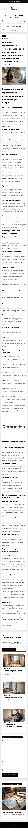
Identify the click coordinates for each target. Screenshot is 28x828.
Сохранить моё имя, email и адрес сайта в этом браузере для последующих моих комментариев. (13, 771)
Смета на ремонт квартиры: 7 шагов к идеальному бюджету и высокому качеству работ (13, 636)
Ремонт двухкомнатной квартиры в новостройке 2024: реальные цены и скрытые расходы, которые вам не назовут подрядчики (13, 671)
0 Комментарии (6, 38)
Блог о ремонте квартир (14, 15)
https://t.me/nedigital (6, 623)
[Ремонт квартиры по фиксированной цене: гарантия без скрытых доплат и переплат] (14, 715)
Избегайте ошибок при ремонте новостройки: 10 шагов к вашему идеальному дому (13, 813)
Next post (5, 640)
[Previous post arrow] (24, 636)
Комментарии (4, 740)
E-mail (3, 761)
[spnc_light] (24, 21)
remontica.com (5, 594)
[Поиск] (21, 21)
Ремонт (4, 36)
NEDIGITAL (11, 825)
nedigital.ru (12, 619)
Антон (11, 36)
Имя (3, 754)
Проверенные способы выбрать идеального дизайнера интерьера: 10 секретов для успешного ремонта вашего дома (13, 643)
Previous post (5, 633)
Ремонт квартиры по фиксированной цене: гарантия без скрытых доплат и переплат (12, 725)
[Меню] (2, 21)
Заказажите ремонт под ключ (13, 823)
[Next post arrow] (24, 643)
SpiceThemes (23, 825)
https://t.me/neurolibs (6, 625)
